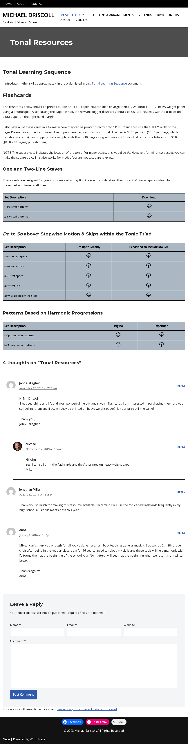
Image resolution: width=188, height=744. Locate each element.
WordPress (37, 739)
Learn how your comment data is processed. (87, 709)
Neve (6, 739)
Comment (18, 641)
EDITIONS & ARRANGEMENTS (112, 15)
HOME (7, 4)
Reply (181, 385)
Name (15, 625)
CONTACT (37, 4)
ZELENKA (145, 15)
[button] (85, 15)
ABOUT (21, 4)
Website (129, 625)
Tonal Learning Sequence (109, 83)
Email (72, 625)
